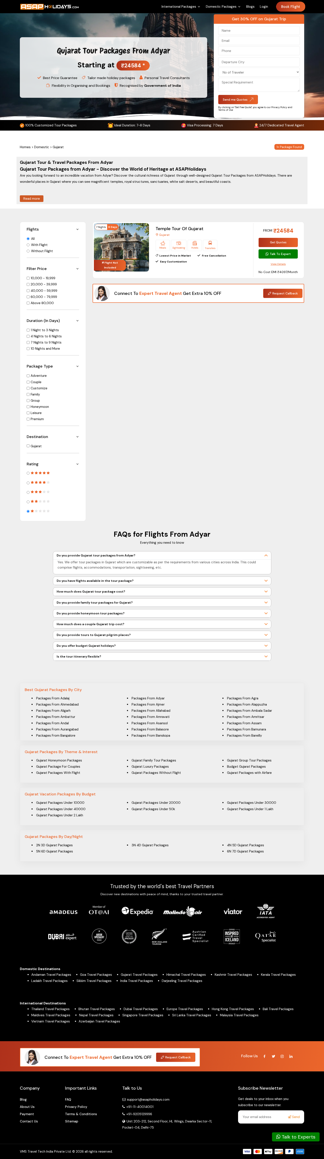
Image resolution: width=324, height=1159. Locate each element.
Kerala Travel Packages (278, 974)
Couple (36, 382)
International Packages (179, 6)
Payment (27, 1114)
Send (295, 1117)
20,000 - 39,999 (44, 284)
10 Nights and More (45, 348)
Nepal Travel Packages (96, 1015)
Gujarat (36, 446)
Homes (25, 147)
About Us (27, 1107)
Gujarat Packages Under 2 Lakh (59, 815)
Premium (37, 419)
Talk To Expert (280, 254)
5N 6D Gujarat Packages (54, 851)
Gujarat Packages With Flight (58, 773)
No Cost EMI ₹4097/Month (278, 272)
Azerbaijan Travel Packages (99, 1021)
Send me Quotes (235, 100)
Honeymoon (40, 407)
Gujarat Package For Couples (58, 766)
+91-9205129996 (138, 1114)
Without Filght (42, 251)
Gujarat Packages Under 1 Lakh (250, 809)
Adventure (39, 375)
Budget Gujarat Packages (246, 766)
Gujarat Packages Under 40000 (61, 809)
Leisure (36, 413)
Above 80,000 (42, 303)
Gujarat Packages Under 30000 (251, 802)
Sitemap (71, 1121)
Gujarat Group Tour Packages (249, 760)
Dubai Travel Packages (141, 1009)
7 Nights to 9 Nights (46, 342)
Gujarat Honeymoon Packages (59, 760)
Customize (39, 388)
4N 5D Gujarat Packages (245, 845)
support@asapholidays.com (148, 1099)
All (33, 239)
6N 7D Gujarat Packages (245, 851)
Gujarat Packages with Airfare (249, 773)
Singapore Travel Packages (142, 1015)
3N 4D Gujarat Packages (150, 845)
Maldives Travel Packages (50, 1015)
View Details (278, 264)
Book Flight (291, 6)
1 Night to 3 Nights (45, 330)
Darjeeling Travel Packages (182, 981)
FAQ (68, 1099)
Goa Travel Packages (96, 974)
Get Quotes (278, 242)
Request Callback (285, 293)
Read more (31, 198)
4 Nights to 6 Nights (46, 336)
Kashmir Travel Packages (233, 974)
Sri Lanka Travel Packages (191, 1015)
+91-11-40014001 (139, 1107)
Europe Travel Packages (185, 1009)
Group (35, 400)
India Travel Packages (136, 981)
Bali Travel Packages (278, 1009)
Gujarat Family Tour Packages (154, 760)
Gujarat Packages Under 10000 (60, 802)
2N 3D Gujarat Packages (54, 845)
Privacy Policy (76, 1107)
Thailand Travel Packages (50, 1009)
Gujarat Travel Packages (139, 974)
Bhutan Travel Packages (96, 1009)
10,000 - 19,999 (43, 278)
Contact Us (29, 1121)
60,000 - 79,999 (44, 297)
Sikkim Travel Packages (94, 981)
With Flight (39, 245)
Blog (23, 1099)
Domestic (41, 147)
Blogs (250, 6)
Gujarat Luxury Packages (150, 766)
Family (35, 394)
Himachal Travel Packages (186, 974)
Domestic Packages (221, 6)
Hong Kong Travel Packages (233, 1009)
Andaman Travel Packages (51, 974)
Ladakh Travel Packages (49, 981)
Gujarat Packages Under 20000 (156, 802)
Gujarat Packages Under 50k (153, 809)
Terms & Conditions (81, 1114)
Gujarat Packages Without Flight (156, 773)
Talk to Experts (297, 1137)
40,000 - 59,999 (44, 290)
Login (264, 6)
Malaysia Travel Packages (239, 1015)
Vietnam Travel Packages (50, 1021)
